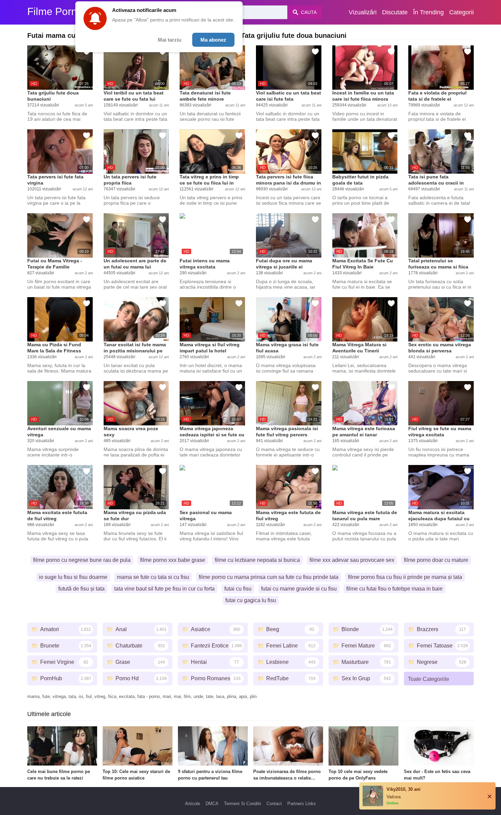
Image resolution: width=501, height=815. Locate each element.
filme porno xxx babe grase (172, 560)
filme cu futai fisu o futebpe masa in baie (394, 589)
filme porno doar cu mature (436, 560)
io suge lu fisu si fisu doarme (73, 577)
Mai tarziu (169, 40)
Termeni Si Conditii (242, 803)
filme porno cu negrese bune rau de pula (82, 560)
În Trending (428, 12)
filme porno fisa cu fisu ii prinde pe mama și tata (405, 577)
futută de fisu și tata (81, 589)
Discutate (395, 12)
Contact (274, 803)
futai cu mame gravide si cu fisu (299, 589)
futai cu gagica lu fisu (250, 600)
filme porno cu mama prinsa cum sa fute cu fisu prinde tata (268, 577)
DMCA (212, 803)
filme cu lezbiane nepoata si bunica (257, 560)
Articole (192, 803)
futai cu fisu (238, 589)
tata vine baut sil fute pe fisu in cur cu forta (164, 589)
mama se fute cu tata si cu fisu (153, 577)
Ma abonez (213, 40)
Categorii (461, 12)
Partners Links (301, 803)
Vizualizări (363, 12)
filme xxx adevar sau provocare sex (351, 560)
